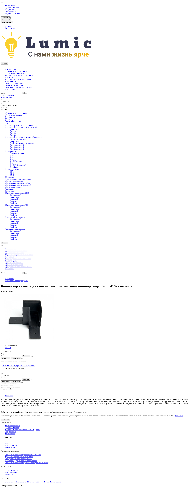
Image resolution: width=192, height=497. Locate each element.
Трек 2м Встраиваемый (14, 83)
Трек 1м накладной (17, 145)
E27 (11, 171)
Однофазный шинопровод (15, 217)
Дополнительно (7, 437)
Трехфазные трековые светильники (18, 87)
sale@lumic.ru (10, 474)
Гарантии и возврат (12, 14)
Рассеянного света (17, 153)
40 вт (12, 163)
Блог (7, 443)
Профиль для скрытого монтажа (22, 143)
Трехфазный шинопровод (15, 229)
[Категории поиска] (2, 245)
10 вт (12, 155)
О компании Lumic (12, 426)
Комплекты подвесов (18, 139)
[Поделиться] (22, 358)
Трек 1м (13, 131)
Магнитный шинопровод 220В (17, 193)
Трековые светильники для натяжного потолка (23, 455)
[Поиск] (26, 93)
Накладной (14, 199)
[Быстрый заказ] (32, 356)
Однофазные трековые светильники (19, 75)
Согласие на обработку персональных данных (22, 430)
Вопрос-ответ (10, 10)
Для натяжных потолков (14, 73)
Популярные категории (10, 451)
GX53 (12, 175)
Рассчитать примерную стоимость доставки (18, 366)
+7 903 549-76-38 (7, 95)
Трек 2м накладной (17, 147)
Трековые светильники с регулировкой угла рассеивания (26, 463)
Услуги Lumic (10, 12)
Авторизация (10, 26)
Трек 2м (13, 133)
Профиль (8, 119)
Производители (11, 445)
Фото (7, 123)
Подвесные (9, 77)
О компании (10, 6)
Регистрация (10, 28)
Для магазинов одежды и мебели (17, 183)
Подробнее (179, 416)
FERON (8, 348)
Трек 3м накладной (17, 149)
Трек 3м (13, 135)
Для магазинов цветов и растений (18, 185)
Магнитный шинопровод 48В (16, 205)
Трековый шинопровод (14, 121)
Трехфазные (9, 189)
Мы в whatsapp (6, 97)
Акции (8, 441)
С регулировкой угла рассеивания (18, 79)
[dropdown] (2, 2)
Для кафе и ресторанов (14, 181)
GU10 (12, 173)
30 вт (12, 159)
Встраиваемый (15, 195)
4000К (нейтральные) (18, 165)
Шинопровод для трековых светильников (21, 461)
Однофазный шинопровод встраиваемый (21, 127)
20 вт (12, 157)
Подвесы (13, 201)
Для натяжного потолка (14, 115)
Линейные (14, 167)
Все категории (10, 69)
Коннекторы (14, 129)
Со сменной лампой (13, 169)
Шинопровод (10, 89)
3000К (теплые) (16, 161)
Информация (6, 422)
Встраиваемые (10, 117)
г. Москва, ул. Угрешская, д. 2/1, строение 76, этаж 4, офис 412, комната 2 (33, 482)
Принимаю (5, 420)
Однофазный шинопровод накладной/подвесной (23, 137)
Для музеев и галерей (13, 187)
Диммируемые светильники (16, 71)
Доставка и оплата (12, 8)
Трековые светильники (14, 85)
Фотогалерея (10, 447)
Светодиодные (11, 81)
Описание (9, 396)
